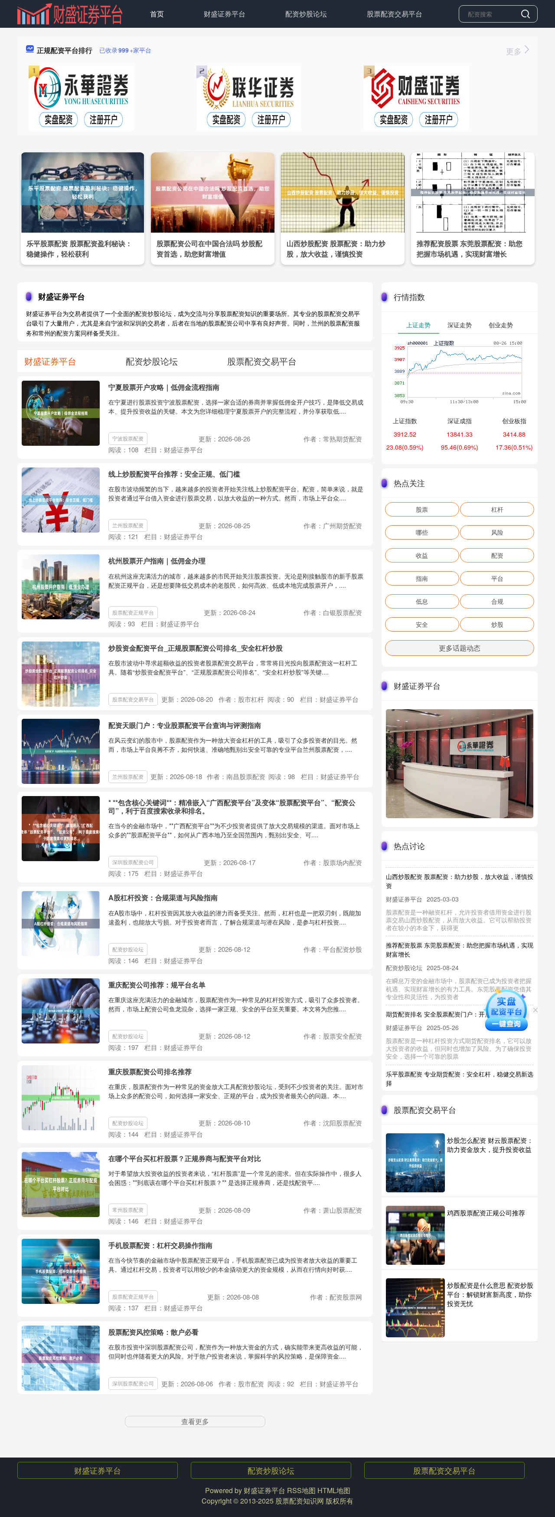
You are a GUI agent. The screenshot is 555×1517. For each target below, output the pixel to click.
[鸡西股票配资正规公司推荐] (415, 1235)
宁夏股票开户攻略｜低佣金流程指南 (163, 387)
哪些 (422, 532)
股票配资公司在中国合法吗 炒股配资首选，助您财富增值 (209, 248)
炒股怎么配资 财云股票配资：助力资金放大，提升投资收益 (490, 1144)
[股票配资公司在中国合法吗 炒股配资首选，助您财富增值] (212, 191)
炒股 (497, 624)
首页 (157, 14)
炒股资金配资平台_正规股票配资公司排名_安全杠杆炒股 (195, 648)
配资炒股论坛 (306, 14)
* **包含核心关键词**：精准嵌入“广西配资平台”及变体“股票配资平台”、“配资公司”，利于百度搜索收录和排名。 (232, 806)
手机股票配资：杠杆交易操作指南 (160, 1245)
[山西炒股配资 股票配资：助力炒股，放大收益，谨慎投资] (343, 191)
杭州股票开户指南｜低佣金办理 (157, 561)
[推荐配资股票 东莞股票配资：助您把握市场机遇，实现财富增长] (473, 191)
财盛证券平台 (224, 14)
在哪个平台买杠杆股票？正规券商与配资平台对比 (184, 1158)
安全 (422, 624)
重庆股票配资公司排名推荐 (150, 1071)
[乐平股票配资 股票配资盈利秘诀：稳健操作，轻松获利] (82, 191)
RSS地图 (301, 1490)
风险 (497, 532)
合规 (497, 601)
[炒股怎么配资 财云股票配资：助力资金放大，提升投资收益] (415, 1162)
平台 (497, 578)
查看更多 (195, 1421)
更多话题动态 (459, 648)
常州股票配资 (128, 1209)
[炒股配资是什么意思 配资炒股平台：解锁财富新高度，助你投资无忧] (415, 1307)
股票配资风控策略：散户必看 (153, 1332)
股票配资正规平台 (133, 612)
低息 (422, 601)
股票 (422, 509)
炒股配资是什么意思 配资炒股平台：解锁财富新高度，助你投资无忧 (490, 1294)
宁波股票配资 (128, 438)
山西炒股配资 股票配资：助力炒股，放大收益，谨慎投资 (336, 248)
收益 (422, 555)
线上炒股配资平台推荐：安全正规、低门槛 (174, 474)
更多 (515, 50)
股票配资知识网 (299, 1501)
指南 (422, 578)
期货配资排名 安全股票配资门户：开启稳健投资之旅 (456, 998)
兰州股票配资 (128, 525)
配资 (497, 555)
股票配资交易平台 (394, 14)
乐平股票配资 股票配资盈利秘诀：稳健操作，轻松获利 (79, 248)
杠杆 (497, 509)
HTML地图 (333, 1490)
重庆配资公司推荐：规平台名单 (157, 985)
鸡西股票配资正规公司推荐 (486, 1212)
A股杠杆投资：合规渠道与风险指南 (163, 897)
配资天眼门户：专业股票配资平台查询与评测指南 (184, 725)
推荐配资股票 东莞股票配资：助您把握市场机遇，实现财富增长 (469, 248)
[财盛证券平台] (69, 13)
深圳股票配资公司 (133, 861)
